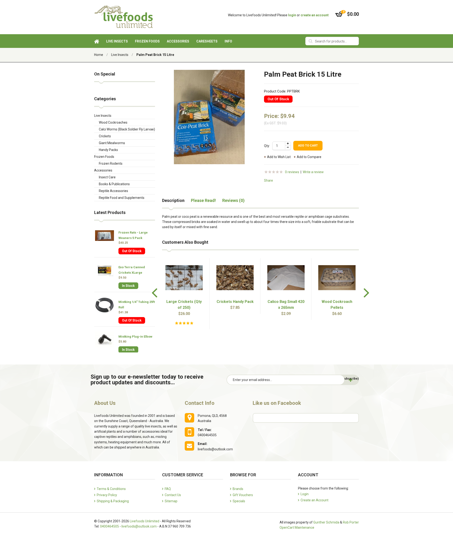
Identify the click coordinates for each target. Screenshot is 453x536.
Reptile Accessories (113, 191)
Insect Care (107, 177)
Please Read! (203, 200)
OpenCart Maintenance (297, 527)
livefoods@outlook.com (139, 526)
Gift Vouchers (243, 495)
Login (305, 494)
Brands (238, 489)
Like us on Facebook (277, 403)
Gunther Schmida (326, 522)
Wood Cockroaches (113, 122)
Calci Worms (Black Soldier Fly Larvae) (127, 129)
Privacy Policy (107, 495)
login (292, 15)
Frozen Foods (104, 157)
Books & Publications (114, 184)
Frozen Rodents (110, 163)
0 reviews (292, 172)
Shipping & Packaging (113, 501)
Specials (239, 501)
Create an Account (314, 500)
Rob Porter (351, 522)
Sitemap (171, 501)
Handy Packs (108, 150)
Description (173, 200)
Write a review (313, 172)
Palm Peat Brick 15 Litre (155, 55)
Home (98, 55)
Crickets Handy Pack (235, 301)
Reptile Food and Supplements (121, 198)
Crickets (105, 136)
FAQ (168, 489)
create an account (315, 15)
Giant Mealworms (112, 143)
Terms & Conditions (111, 489)
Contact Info (199, 403)
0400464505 (109, 526)
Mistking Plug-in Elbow (135, 336)
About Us (105, 403)
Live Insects (119, 55)
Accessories (103, 170)
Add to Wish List (279, 157)
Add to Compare (309, 157)
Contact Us (173, 495)
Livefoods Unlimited (144, 521)
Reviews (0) (233, 200)
